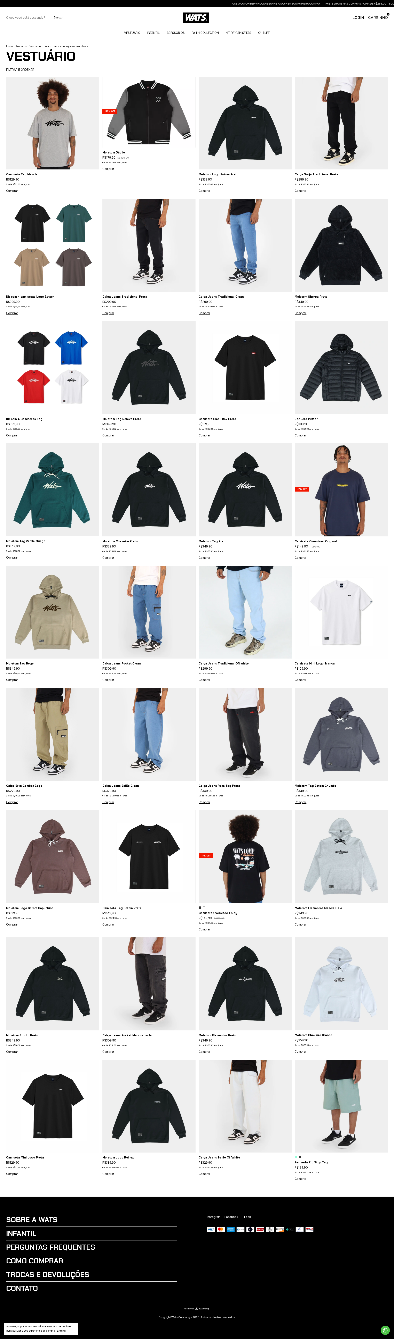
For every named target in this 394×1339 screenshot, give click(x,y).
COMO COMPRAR (34, 1261)
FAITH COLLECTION (205, 33)
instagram (214, 1217)
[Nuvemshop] (197, 1309)
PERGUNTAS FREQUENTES (50, 1247)
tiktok (246, 1217)
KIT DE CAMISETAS (238, 33)
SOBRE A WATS (31, 1219)
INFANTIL (153, 33)
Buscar (58, 17)
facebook (231, 1217)
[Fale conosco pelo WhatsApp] (385, 1330)
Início (9, 46)
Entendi (61, 1330)
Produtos (21, 46)
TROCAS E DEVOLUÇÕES (47, 1274)
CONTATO (22, 1288)
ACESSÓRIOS (176, 33)
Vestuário (35, 46)
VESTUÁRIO (132, 33)
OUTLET (264, 33)
